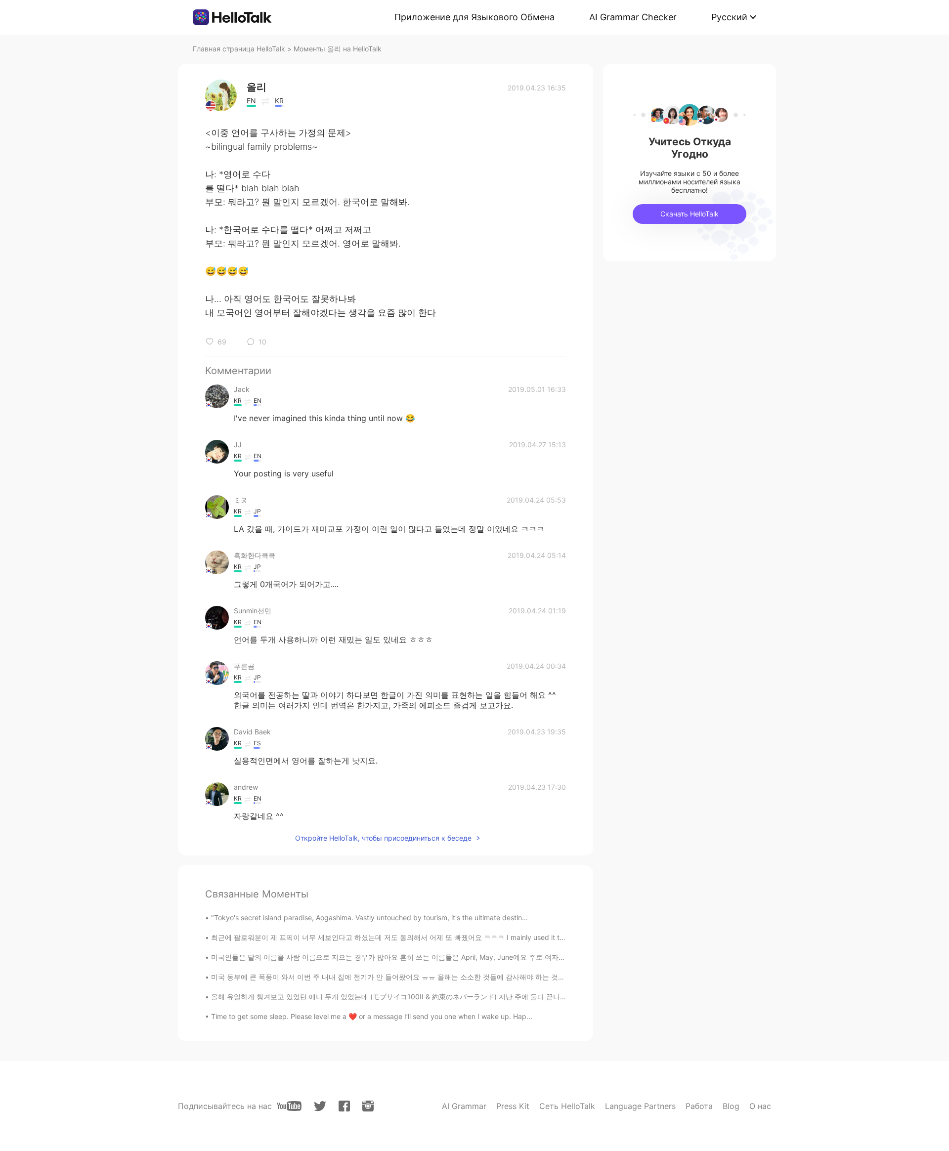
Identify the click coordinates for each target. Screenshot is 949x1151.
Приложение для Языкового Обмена (474, 17)
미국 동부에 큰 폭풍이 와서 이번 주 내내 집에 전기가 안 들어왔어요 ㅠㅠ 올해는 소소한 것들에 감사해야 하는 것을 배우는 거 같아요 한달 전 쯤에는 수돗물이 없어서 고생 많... (480, 977)
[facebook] (344, 1106)
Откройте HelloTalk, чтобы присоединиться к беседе (383, 838)
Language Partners (640, 1106)
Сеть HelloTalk (567, 1106)
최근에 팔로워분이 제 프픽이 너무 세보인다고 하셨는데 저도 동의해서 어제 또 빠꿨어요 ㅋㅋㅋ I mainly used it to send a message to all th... (430, 937)
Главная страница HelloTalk (239, 48)
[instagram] (368, 1106)
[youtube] (289, 1106)
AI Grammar (464, 1106)
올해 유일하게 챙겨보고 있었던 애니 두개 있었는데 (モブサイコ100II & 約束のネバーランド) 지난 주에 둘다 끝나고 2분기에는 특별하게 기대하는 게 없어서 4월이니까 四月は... (482, 996)
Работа (699, 1106)
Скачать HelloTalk (689, 214)
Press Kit (512, 1106)
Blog (731, 1106)
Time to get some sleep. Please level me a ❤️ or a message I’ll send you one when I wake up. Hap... (371, 1016)
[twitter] (320, 1106)
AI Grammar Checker (633, 17)
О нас (760, 1106)
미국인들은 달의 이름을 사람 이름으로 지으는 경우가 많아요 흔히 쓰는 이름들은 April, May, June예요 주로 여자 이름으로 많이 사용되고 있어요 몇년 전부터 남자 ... (465, 957)
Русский (729, 17)
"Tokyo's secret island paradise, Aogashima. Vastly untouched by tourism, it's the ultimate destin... (369, 917)
